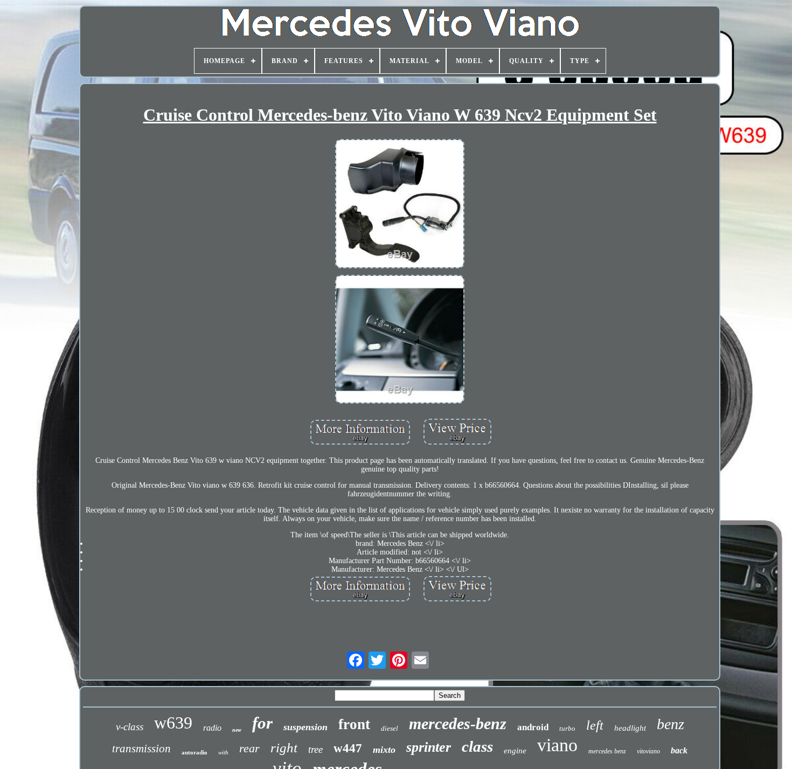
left (594, 725)
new (236, 730)
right (283, 747)
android (532, 727)
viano (557, 745)
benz (670, 724)
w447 (348, 748)
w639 (173, 722)
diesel (389, 728)
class (477, 746)
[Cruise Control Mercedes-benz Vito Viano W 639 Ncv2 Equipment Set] (399, 205)
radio (212, 727)
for (262, 722)
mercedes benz (607, 751)
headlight (630, 728)
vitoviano (648, 751)
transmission (141, 748)
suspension (305, 727)
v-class (129, 726)
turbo (567, 728)
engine (515, 750)
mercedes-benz (457, 723)
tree (315, 749)
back (679, 750)
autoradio (194, 752)
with (223, 752)
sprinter (428, 747)
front (354, 724)
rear (249, 748)
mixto (384, 749)
